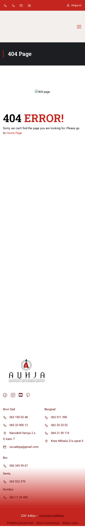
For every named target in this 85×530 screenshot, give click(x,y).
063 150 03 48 (18, 417)
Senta (6, 473)
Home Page (14, 133)
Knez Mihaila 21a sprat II (67, 441)
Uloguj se (76, 5)
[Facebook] (5, 395)
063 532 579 (17, 481)
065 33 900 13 (18, 425)
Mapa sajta (70, 523)
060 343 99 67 (18, 465)
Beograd (49, 409)
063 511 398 (59, 417)
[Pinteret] (28, 395)
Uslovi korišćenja (48, 523)
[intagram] (13, 395)
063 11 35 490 (18, 497)
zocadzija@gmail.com (24, 447)
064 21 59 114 (60, 433)
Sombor (8, 489)
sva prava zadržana (51, 516)
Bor (5, 458)
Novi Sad (9, 409)
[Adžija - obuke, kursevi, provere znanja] (16, 26)
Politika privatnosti (20, 523)
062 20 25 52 (59, 425)
